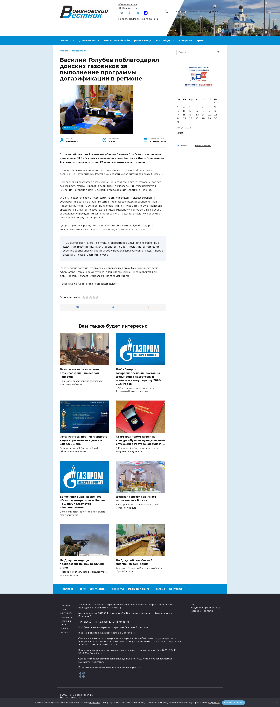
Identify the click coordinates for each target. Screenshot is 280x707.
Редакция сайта (138, 588)
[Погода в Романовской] (194, 143)
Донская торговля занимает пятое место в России (136, 498)
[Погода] (182, 145)
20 (197, 114)
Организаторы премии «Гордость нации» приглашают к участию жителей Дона (83, 440)
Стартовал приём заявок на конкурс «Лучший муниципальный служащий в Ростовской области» (140, 440)
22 (209, 114)
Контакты (195, 12)
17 (178, 114)
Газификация (70, 128)
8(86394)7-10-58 (127, 4)
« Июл (180, 133)
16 (215, 110)
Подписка (212, 12)
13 (197, 110)
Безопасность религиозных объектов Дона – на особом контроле (79, 373)
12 (190, 110)
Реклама (180, 12)
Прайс (82, 588)
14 (203, 110)
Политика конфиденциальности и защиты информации (109, 667)
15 (209, 110)
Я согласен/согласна (234, 702)
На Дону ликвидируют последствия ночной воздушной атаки (83, 564)
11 (184, 110)
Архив (200, 40)
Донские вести (89, 40)
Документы (97, 588)
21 (203, 114)
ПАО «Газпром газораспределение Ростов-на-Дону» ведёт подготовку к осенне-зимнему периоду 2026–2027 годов (138, 376)
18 (184, 114)
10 (178, 110)
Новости (66, 40)
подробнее (94, 702)
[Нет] (276, 702)
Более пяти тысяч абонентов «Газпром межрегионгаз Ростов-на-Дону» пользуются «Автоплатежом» (83, 502)
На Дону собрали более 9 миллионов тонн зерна (134, 562)
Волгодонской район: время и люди (127, 40)
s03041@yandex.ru (129, 8)
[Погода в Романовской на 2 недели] (203, 146)
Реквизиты (117, 588)
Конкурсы (185, 40)
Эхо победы (163, 40)
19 (190, 114)
